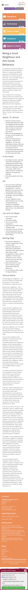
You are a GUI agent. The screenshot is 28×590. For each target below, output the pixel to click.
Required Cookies (8, 577)
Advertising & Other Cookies (11, 585)
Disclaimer (4, 549)
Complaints (11, 39)
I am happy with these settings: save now (13, 587)
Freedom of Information (7, 558)
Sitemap (3, 553)
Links (3, 554)
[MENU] (3, 5)
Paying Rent (11, 16)
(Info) (12, 575)
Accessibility (4, 556)
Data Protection (5, 551)
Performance (12, 24)
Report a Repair (13, 31)
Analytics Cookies (8, 579)
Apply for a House (14, 46)
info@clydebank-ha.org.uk (10, 509)
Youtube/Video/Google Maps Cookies (13, 581)
